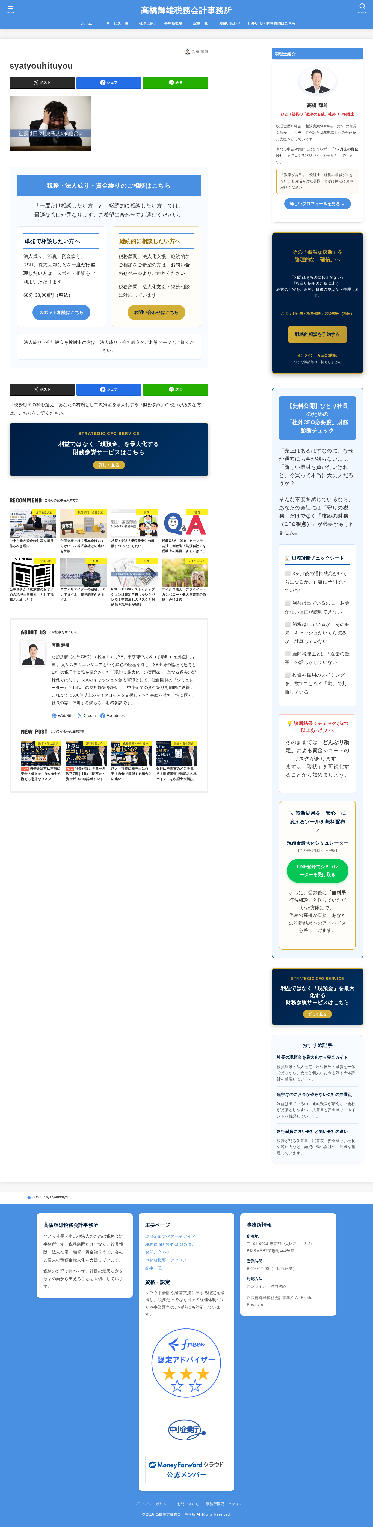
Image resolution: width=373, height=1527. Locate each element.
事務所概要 (173, 23)
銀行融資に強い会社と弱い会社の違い (312, 1131)
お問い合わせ (230, 23)
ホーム (90, 23)
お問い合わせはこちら (156, 312)
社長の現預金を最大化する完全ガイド (312, 1057)
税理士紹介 (148, 23)
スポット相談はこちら (61, 312)
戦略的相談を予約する (317, 334)
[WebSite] (63, 715)
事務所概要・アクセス (166, 1260)
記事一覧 (204, 23)
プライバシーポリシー (152, 1504)
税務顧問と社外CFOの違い (170, 1244)
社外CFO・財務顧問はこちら (272, 23)
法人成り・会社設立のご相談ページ (135, 342)
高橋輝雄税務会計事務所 (186, 10)
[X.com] (87, 715)
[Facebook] (112, 715)
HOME (37, 1197)
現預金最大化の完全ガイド (170, 1236)
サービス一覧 (120, 23)
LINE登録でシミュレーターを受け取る (318, 870)
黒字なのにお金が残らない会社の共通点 (314, 1094)
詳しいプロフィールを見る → (317, 204)
